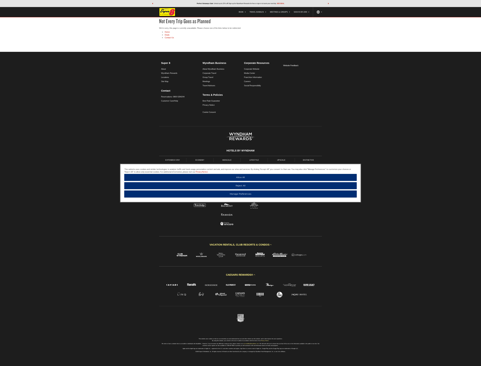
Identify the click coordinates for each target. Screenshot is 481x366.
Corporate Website (251, 69)
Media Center (249, 73)
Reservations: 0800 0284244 (173, 97)
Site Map (164, 81)
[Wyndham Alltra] (254, 206)
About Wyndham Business (213, 69)
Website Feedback (290, 65)
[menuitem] (242, 12)
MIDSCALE (226, 160)
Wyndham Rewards (169, 73)
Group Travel (208, 77)
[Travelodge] (200, 206)
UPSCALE (281, 160)
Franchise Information (253, 77)
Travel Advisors (209, 85)
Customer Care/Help (169, 101)
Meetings (206, 81)
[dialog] (240, 183)
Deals (167, 35)
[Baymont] (227, 206)
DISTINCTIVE (308, 160)
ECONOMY (199, 160)
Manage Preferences (240, 194)
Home (167, 32)
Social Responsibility (252, 85)
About (163, 69)
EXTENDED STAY (172, 160)
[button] (152, 3)
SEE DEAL (280, 3)
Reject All (241, 185)
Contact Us (169, 38)
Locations (165, 77)
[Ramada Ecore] (227, 224)
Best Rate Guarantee (211, 101)
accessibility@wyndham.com (251, 343)
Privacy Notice (209, 105)
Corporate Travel (209, 73)
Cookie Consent (209, 112)
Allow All (240, 177)
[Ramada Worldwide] (227, 215)
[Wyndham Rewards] (240, 136)
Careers (247, 81)
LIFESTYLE (254, 160)
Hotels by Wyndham (240, 150)
